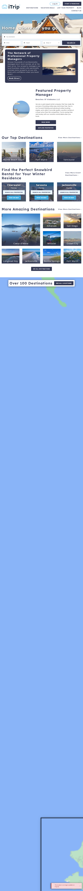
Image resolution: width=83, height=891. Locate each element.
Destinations (32, 8)
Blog (79, 8)
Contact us (76, 11)
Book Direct (14, 78)
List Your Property (65, 8)
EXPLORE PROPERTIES (45, 128)
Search (71, 42)
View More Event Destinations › (73, 174)
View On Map (14, 198)
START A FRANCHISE (72, 4)
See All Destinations (41, 269)
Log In (55, 4)
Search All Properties (14, 192)
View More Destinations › (69, 137)
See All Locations (64, 283)
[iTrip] (11, 6)
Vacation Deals (47, 8)
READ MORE (46, 122)
